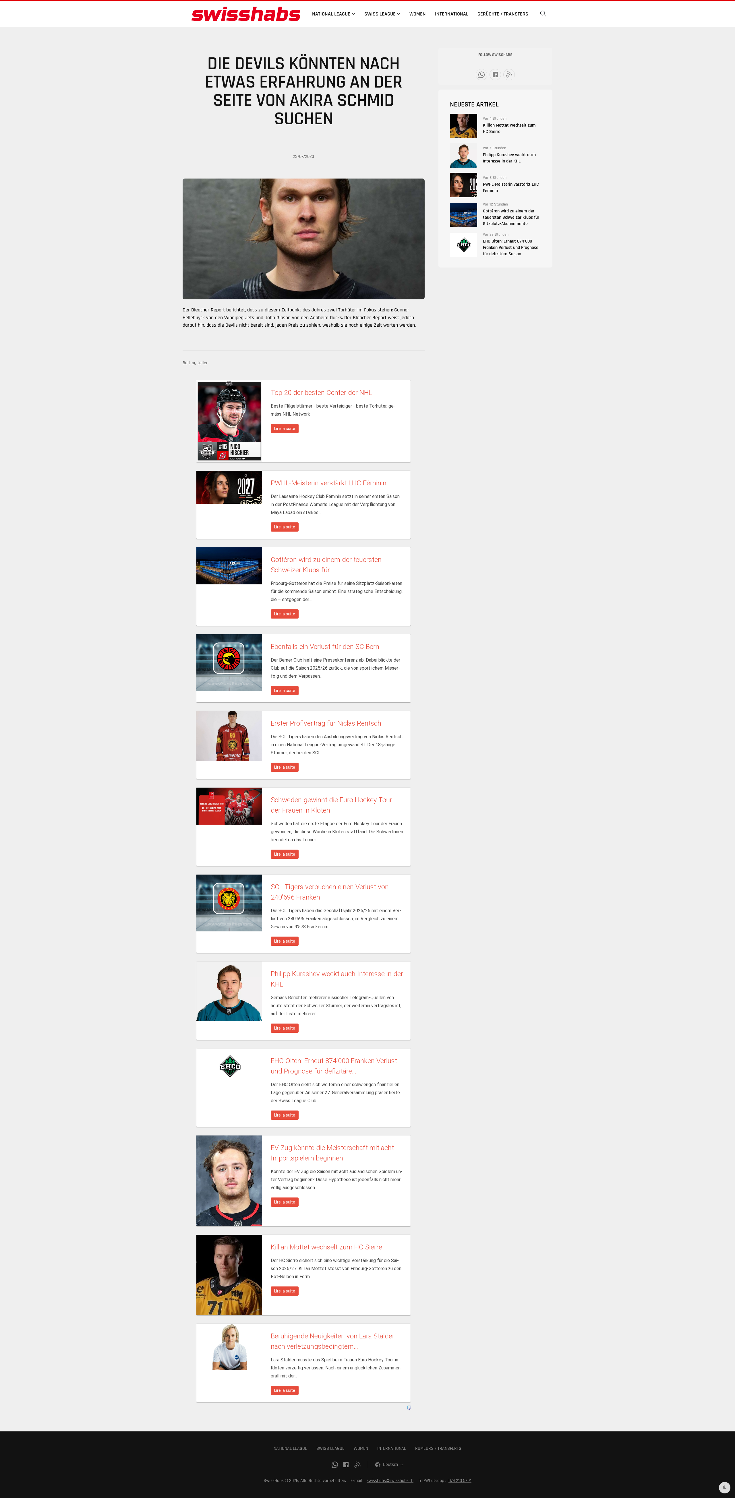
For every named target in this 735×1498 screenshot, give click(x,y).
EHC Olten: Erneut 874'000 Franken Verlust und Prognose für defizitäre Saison (510, 247)
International (451, 14)
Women (417, 14)
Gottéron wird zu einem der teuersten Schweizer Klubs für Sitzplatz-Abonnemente (511, 217)
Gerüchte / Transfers (502, 14)
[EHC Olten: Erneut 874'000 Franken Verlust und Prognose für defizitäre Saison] (463, 245)
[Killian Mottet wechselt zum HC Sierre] (463, 126)
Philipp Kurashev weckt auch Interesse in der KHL (509, 158)
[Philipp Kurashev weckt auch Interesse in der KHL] (463, 155)
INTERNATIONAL (391, 1448)
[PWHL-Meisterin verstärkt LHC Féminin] (463, 185)
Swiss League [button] (380, 14)
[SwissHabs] (245, 14)
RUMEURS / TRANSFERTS (438, 1448)
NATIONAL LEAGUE (290, 1448)
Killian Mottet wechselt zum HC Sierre (509, 128)
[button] (543, 13)
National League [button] (331, 14)
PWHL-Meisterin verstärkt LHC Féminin (511, 187)
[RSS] (509, 74)
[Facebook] (495, 74)
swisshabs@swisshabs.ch (390, 1481)
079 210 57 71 (459, 1481)
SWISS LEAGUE (330, 1448)
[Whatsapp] (481, 74)
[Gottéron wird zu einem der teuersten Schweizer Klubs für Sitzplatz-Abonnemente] (463, 215)
